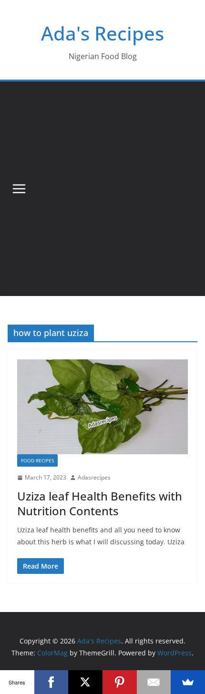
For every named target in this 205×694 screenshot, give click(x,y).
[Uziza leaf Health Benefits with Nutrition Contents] (102, 406)
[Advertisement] (102, 188)
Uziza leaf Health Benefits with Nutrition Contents (99, 503)
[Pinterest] (119, 682)
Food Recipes (37, 460)
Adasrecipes (94, 477)
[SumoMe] (188, 682)
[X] (85, 682)
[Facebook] (51, 682)
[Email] (154, 682)
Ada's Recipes (102, 33)
